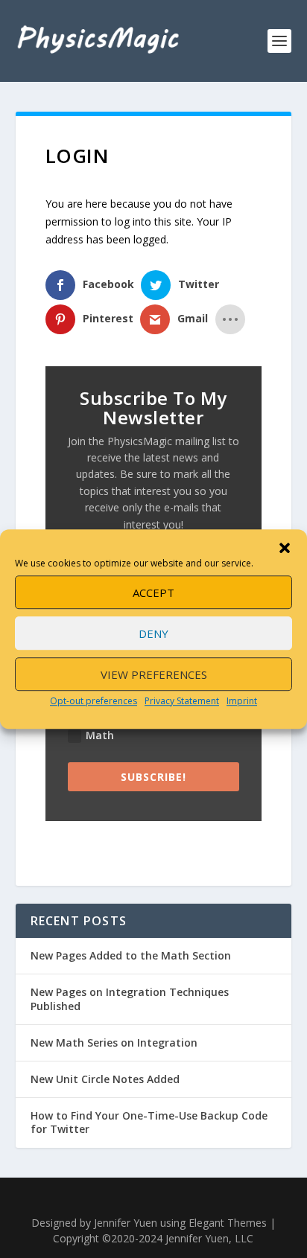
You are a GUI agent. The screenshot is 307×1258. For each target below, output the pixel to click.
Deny (153, 633)
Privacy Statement (182, 701)
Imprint (242, 701)
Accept (153, 592)
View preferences (154, 674)
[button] (284, 547)
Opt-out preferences (93, 701)
